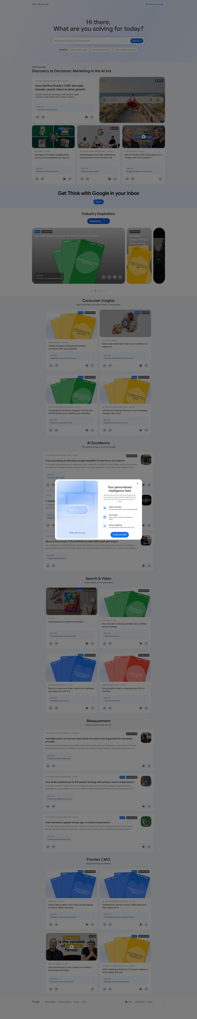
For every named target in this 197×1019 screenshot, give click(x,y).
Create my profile (119, 535)
